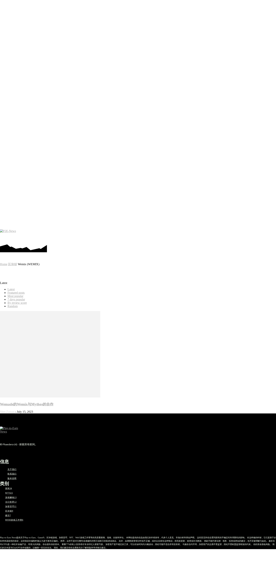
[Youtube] (262, 235)
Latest (11, 289)
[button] (271, 235)
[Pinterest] (234, 235)
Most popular (15, 296)
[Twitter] (257, 235)
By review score (17, 302)
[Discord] (217, 235)
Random (13, 306)
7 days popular (16, 299)
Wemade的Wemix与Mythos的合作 (27, 404)
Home (3, 264)
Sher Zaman (7, 411)
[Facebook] (223, 235)
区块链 (12, 264)
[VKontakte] (55, 451)
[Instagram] (228, 235)
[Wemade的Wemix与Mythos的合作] (50, 396)
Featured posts (16, 292)
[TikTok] (245, 235)
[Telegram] (240, 235)
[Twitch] (251, 235)
